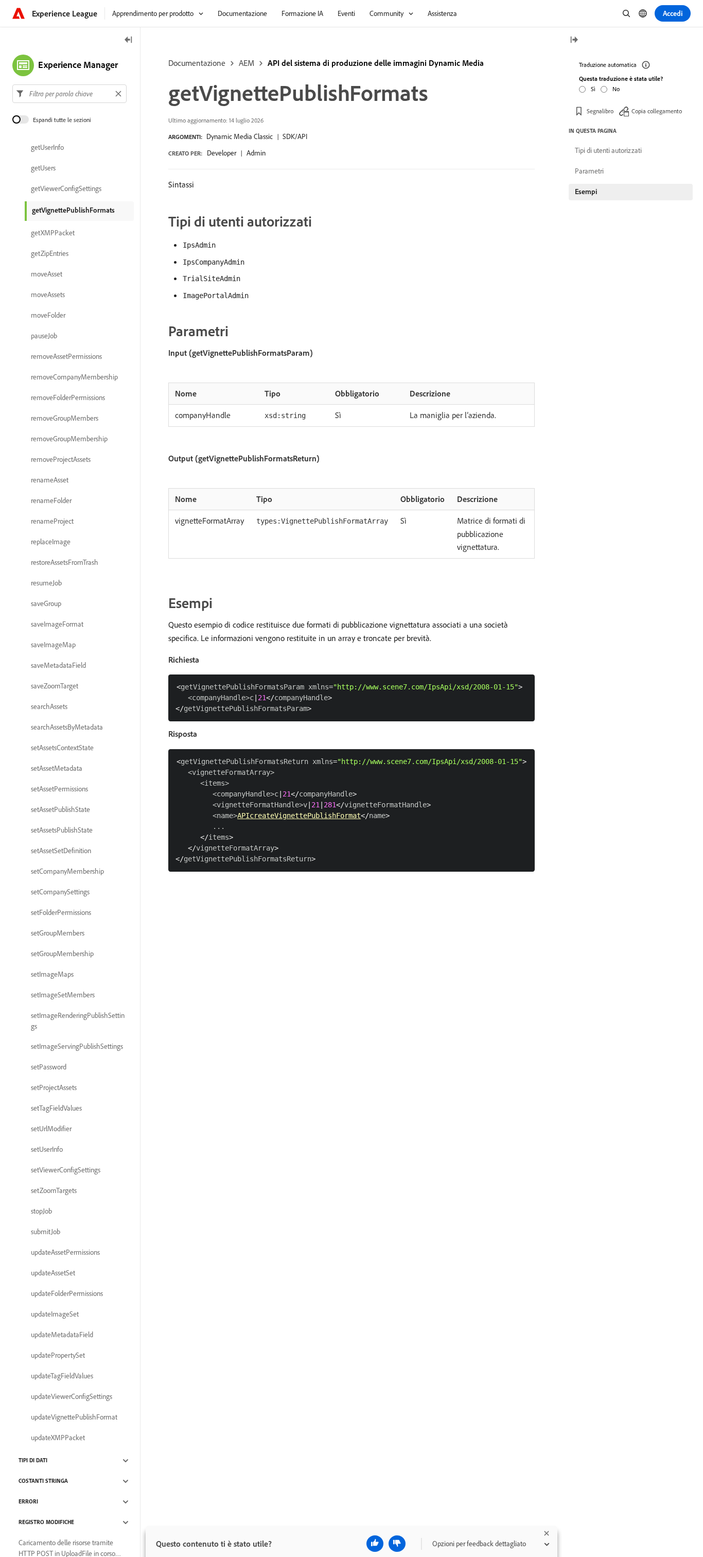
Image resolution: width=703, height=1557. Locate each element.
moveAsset (46, 274)
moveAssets (48, 295)
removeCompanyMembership (74, 377)
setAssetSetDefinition (61, 851)
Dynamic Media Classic (239, 136)
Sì (593, 88)
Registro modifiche (46, 1522)
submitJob (45, 1232)
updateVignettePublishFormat (74, 1417)
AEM (246, 63)
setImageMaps (52, 974)
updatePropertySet (58, 1355)
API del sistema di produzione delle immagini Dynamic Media (376, 63)
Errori (28, 1502)
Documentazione (196, 63)
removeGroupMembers (64, 418)
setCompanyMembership (67, 871)
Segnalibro (600, 110)
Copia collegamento (656, 110)
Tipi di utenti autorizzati (608, 150)
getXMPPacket (53, 233)
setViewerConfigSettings (65, 1170)
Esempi (586, 191)
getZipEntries (49, 253)
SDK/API (295, 136)
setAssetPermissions (59, 789)
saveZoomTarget (54, 686)
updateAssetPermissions (65, 1252)
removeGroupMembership (69, 439)
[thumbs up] (374, 1543)
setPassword (48, 1067)
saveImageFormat (57, 624)
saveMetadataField (58, 665)
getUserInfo (47, 147)
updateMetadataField (62, 1335)
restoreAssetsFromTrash (64, 562)
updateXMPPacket (58, 1438)
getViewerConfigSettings (66, 189)
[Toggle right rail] (574, 40)
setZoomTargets (54, 1191)
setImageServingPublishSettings (77, 1046)
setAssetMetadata (56, 768)
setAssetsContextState (62, 748)
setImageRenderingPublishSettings (78, 1021)
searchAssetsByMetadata (67, 727)
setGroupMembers (57, 933)
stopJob (41, 1211)
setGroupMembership (62, 954)
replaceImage (51, 542)
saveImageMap (53, 645)
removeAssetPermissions (66, 356)
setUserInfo (47, 1149)
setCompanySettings (60, 892)
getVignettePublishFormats (73, 210)
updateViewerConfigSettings (71, 1397)
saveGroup (46, 604)
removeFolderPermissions (68, 398)
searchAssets (49, 707)
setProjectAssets (54, 1088)
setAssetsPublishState (62, 830)
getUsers (43, 168)
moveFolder (48, 315)
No (616, 88)
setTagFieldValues (56, 1108)
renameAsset (49, 480)
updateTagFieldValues (62, 1376)
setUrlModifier (51, 1129)
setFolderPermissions (61, 913)
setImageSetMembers (63, 995)
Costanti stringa (43, 1481)
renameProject (52, 521)
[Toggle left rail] (128, 40)
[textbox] (69, 93)
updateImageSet (55, 1314)
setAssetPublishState (60, 810)
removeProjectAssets (61, 459)
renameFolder (51, 501)
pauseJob (44, 336)
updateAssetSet (53, 1273)
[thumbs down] (397, 1543)
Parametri (589, 171)
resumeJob (46, 583)
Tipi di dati (33, 1460)
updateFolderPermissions (67, 1294)
